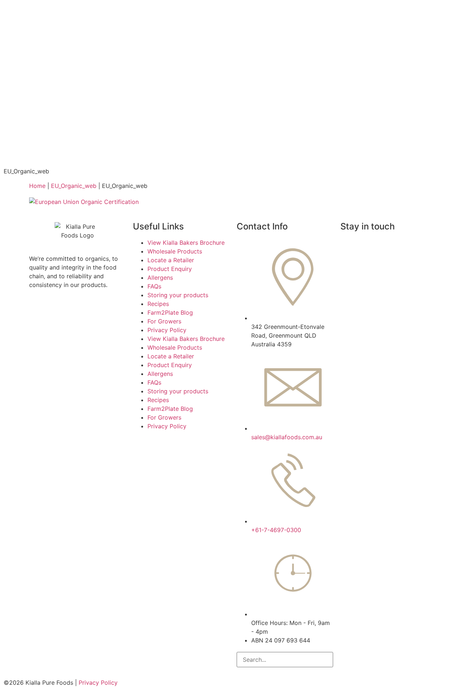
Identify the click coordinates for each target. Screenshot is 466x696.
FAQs (154, 286)
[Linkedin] (409, 247)
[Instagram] (349, 247)
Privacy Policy (166, 330)
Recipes (158, 303)
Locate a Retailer (170, 260)
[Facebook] (369, 247)
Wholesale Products (174, 251)
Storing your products (177, 295)
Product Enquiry (169, 268)
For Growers (164, 321)
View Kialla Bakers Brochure (186, 242)
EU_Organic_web (73, 185)
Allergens (160, 277)
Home (37, 185)
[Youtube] (389, 247)
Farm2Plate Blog (170, 312)
